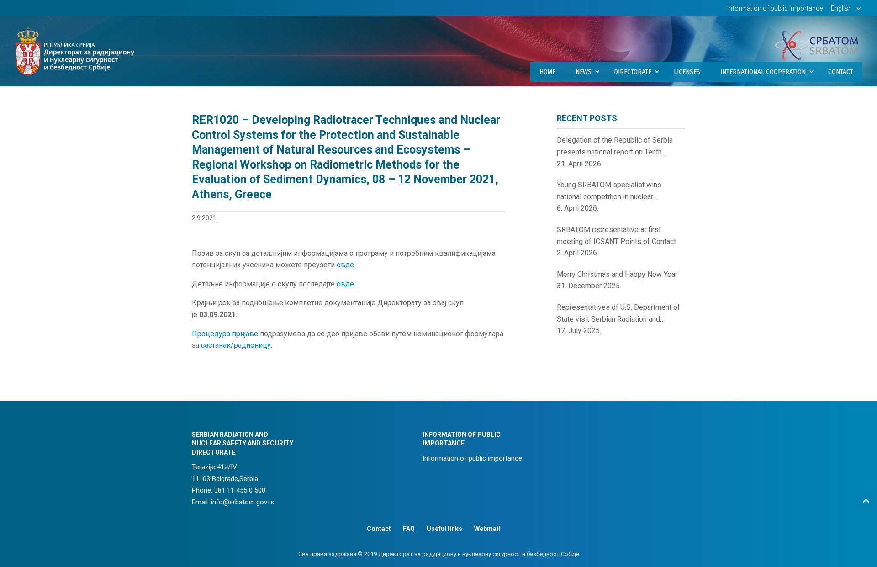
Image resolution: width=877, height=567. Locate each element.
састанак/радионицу (236, 345)
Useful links (444, 528)
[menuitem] (847, 10)
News (584, 72)
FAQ (409, 528)
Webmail (487, 528)
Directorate (632, 72)
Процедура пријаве (225, 333)
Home (547, 72)
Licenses (687, 72)
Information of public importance (775, 8)
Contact (840, 72)
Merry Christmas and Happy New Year (617, 274)
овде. (346, 264)
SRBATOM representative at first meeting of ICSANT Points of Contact (616, 235)
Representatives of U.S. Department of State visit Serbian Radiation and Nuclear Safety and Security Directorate (619, 314)
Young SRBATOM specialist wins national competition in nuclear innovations (609, 191)
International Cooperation (763, 72)
